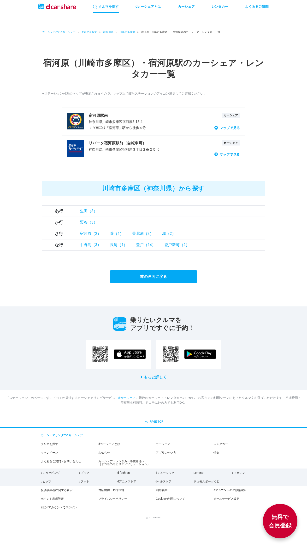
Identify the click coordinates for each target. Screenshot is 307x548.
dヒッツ (46, 481)
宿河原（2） (90, 233)
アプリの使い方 (166, 452)
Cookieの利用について (170, 498)
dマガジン (238, 473)
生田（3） (88, 211)
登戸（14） (146, 245)
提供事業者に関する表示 (56, 490)
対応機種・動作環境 (111, 490)
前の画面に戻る (153, 276)
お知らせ (104, 452)
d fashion (123, 473)
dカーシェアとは (109, 444)
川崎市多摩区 (127, 32)
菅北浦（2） (143, 233)
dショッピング (50, 473)
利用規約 (161, 490)
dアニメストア (126, 481)
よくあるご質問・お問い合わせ (61, 461)
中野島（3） (90, 245)
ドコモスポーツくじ (206, 481)
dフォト (84, 481)
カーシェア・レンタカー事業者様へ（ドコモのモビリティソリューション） (124, 463)
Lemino (198, 473)
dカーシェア (127, 398)
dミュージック (164, 473)
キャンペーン (49, 452)
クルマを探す (89, 32)
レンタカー (220, 444)
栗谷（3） (88, 222)
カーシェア (163, 444)
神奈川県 (108, 32)
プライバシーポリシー (112, 498)
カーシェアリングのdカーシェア (62, 435)
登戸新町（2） (176, 245)
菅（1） (117, 233)
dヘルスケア (163, 481)
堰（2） (169, 233)
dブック (84, 473)
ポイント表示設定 (52, 498)
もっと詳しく (155, 377)
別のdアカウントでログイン (59, 507)
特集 (216, 452)
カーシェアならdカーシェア (59, 32)
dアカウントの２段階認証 (230, 490)
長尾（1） (118, 245)
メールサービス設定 (226, 498)
